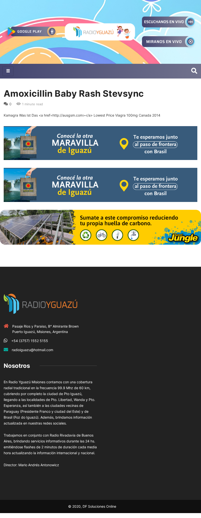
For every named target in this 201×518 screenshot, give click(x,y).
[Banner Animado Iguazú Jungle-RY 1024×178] (100, 227)
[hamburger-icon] (7, 71)
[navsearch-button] (194, 71)
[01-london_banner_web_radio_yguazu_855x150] (100, 143)
